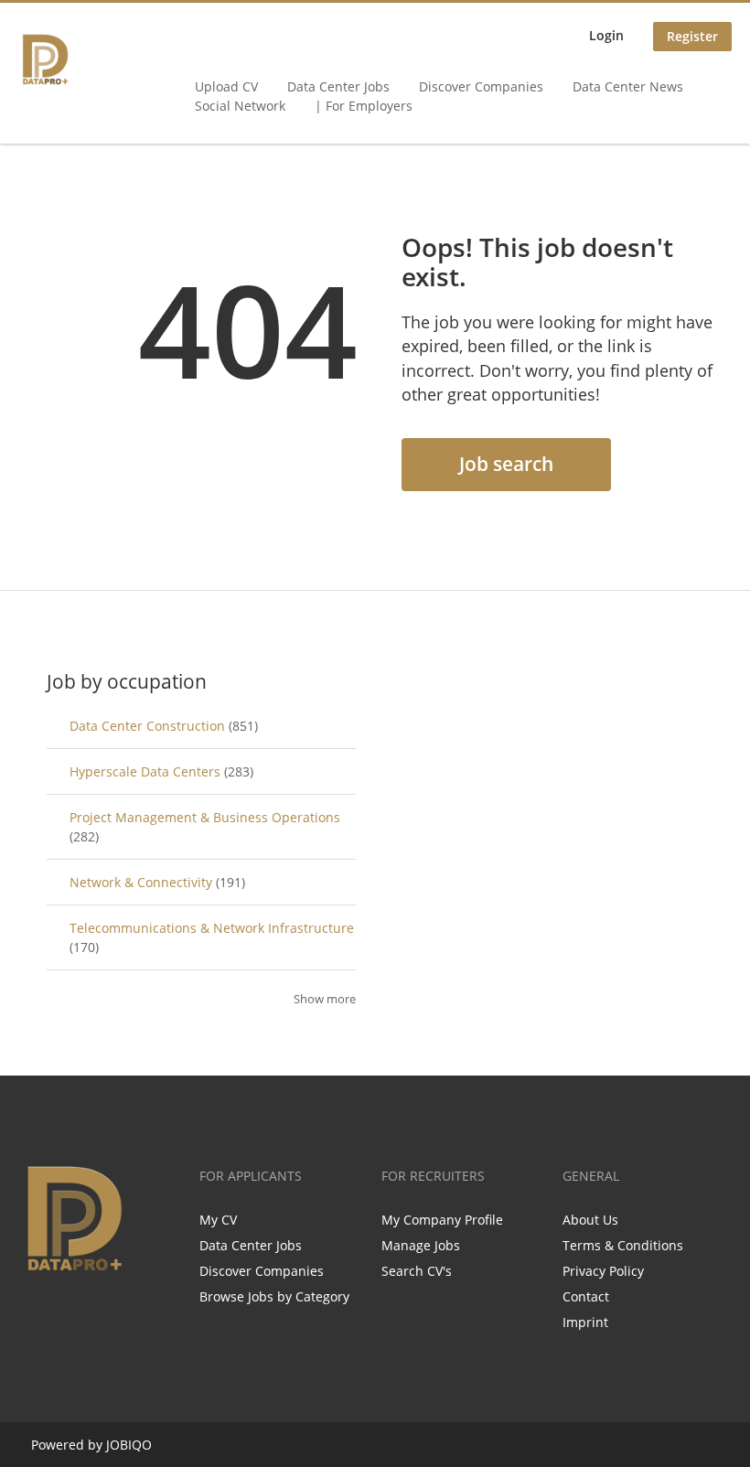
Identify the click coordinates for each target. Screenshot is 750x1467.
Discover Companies (481, 86)
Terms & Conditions (622, 1245)
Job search (506, 464)
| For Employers (363, 105)
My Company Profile (442, 1219)
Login (606, 35)
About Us (590, 1219)
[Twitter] (61, 1314)
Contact (585, 1296)
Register (692, 36)
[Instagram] (122, 1314)
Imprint (585, 1322)
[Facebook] (31, 1314)
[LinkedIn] (92, 1314)
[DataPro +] (45, 59)
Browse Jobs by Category (274, 1296)
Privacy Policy (603, 1271)
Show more (325, 999)
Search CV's (416, 1271)
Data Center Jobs (338, 86)
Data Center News (628, 86)
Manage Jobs (420, 1245)
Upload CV (226, 86)
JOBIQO (129, 1444)
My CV (218, 1219)
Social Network (240, 105)
